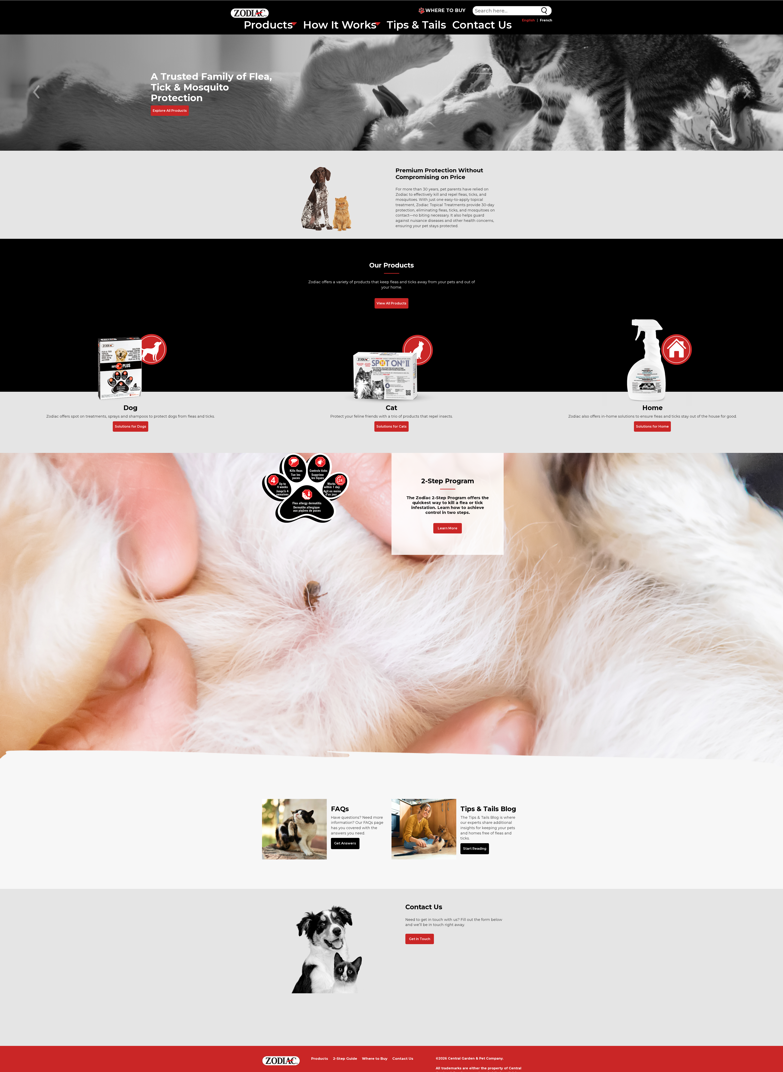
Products (268, 24)
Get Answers (345, 843)
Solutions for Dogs (130, 426)
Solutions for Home (652, 426)
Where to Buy (374, 1059)
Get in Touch (419, 939)
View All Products (391, 303)
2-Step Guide (345, 1059)
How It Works (339, 24)
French (546, 20)
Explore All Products (170, 111)
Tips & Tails (416, 24)
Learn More (447, 528)
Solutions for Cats (391, 426)
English (528, 20)
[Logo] (249, 13)
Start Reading (474, 849)
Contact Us (482, 24)
